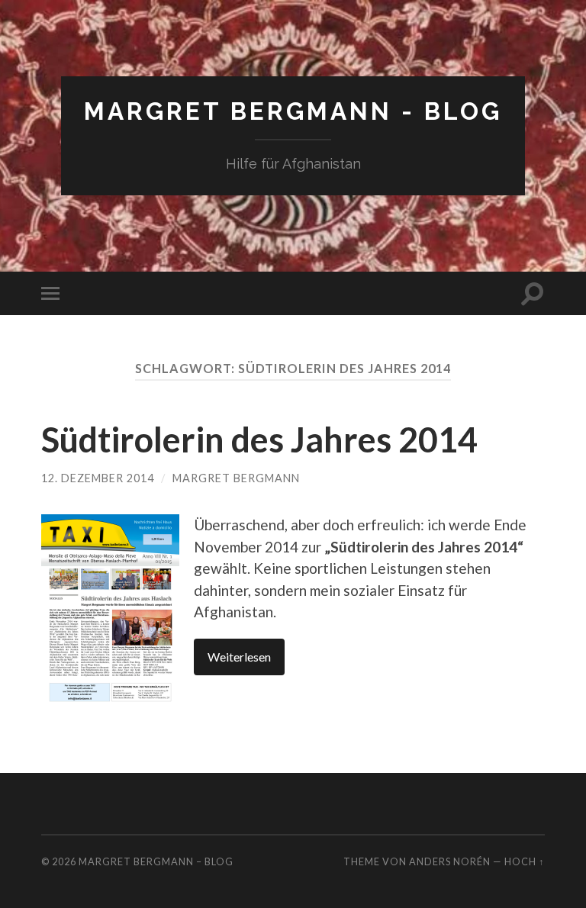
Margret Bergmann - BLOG (293, 111)
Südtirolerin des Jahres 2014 (259, 439)
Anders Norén (450, 861)
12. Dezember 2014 (97, 478)
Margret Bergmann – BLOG (156, 861)
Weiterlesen (239, 656)
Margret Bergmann (236, 478)
